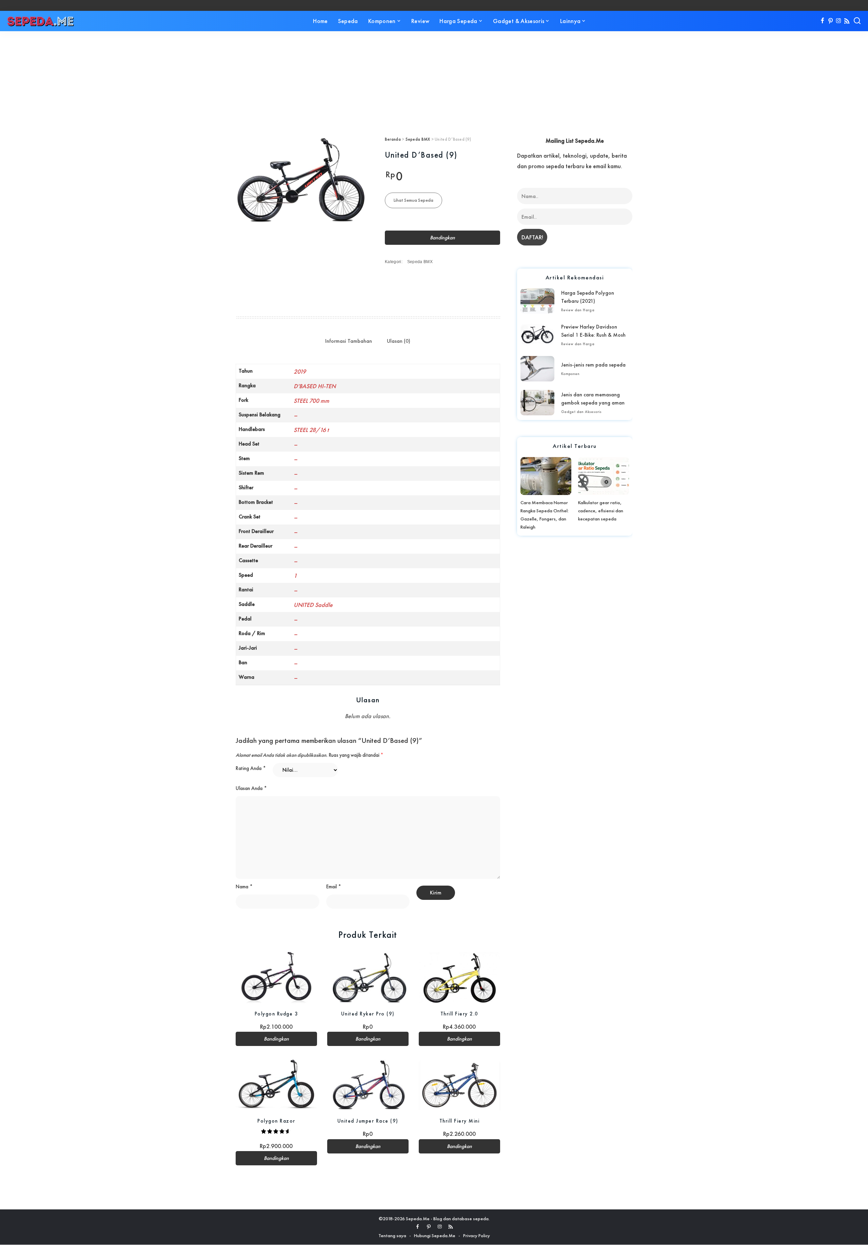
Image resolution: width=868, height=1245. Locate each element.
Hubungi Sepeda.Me (434, 1235)
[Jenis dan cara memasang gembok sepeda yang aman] (537, 402)
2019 (300, 371)
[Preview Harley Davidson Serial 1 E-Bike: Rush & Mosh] (537, 335)
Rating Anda (251, 768)
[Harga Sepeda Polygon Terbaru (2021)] (537, 301)
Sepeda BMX (418, 139)
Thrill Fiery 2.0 (459, 1013)
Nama (244, 886)
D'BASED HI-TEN (315, 386)
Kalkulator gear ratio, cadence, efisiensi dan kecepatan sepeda (600, 510)
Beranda (393, 139)
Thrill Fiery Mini (459, 1121)
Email (333, 886)
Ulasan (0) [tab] (398, 340)
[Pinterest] (830, 21)
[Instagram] (839, 21)
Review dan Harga (577, 310)
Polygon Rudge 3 (276, 1013)
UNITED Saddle (313, 605)
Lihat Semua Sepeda (413, 200)
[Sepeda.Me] (41, 21)
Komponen (570, 373)
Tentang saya (392, 1235)
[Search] (857, 21)
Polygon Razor (276, 1121)
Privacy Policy (476, 1235)
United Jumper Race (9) (367, 1121)
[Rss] (847, 21)
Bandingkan (442, 237)
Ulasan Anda (251, 788)
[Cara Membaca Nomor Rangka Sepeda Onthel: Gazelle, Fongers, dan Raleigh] (545, 476)
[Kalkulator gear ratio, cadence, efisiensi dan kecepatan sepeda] (603, 476)
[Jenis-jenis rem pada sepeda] (537, 368)
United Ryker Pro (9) (368, 1013)
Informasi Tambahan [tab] (348, 340)
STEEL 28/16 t (311, 430)
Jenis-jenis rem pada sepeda (593, 364)
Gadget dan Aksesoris (581, 411)
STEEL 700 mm (311, 400)
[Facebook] (822, 21)
